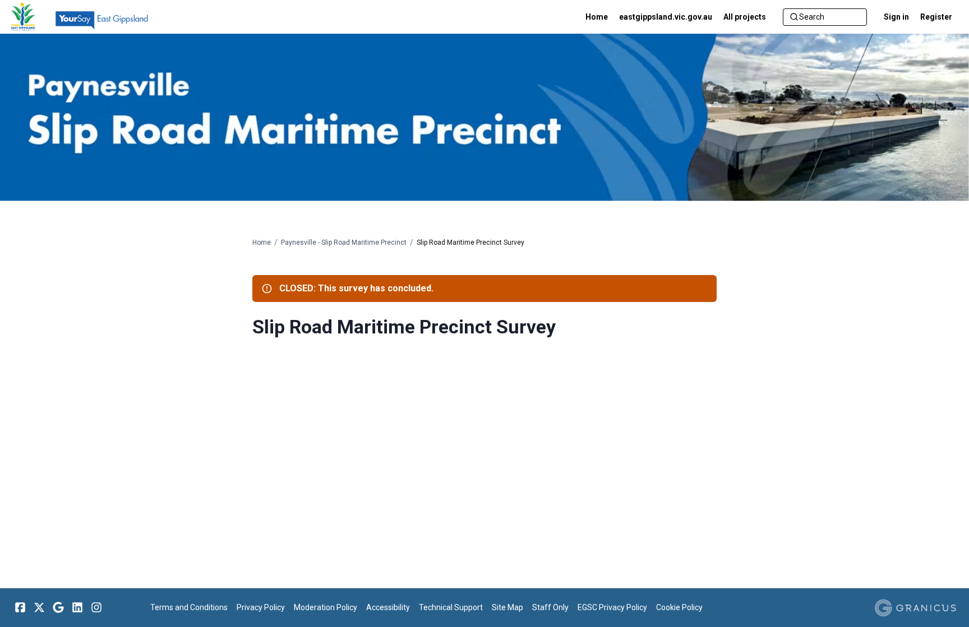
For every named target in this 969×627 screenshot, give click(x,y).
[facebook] (20, 607)
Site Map (507, 607)
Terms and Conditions (189, 607)
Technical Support (451, 607)
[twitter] (39, 607)
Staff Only (550, 607)
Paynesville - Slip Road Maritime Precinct (344, 242)
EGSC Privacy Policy (612, 607)
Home (261, 242)
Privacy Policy (261, 607)
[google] (58, 607)
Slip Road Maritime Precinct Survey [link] (470, 242)
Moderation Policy (325, 607)
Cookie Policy (679, 607)
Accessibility (388, 607)
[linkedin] (77, 607)
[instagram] (96, 607)
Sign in (896, 16)
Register (936, 16)
